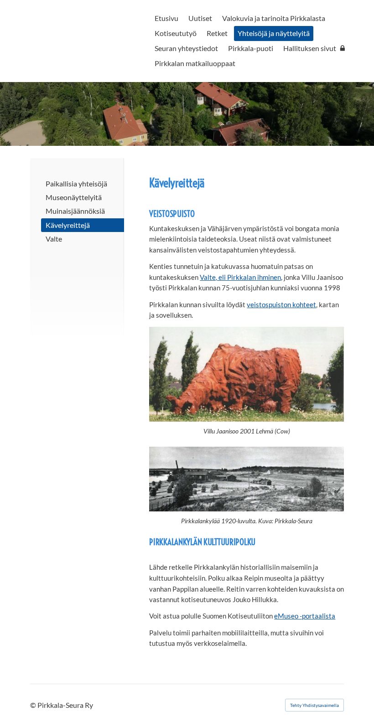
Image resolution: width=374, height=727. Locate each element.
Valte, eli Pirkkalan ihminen (240, 277)
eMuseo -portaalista (304, 616)
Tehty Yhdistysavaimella (314, 705)
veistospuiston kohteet (281, 304)
